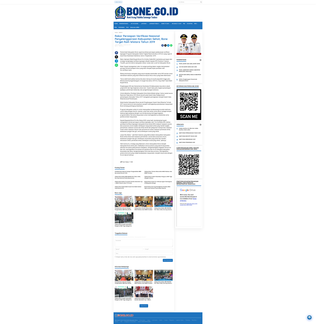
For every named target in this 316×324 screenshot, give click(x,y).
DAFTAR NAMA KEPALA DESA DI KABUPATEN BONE (190, 75)
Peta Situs (194, 320)
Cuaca (165, 320)
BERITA (116, 46)
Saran (160, 320)
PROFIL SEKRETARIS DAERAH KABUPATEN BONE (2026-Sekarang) (189, 70)
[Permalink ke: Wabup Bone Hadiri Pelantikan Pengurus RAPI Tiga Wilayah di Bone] (124, 217)
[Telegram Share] (168, 45)
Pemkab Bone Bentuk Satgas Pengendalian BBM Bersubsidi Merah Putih (128, 172)
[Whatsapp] (171, 45)
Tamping (187, 320)
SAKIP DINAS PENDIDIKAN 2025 (187, 142)
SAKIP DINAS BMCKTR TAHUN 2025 (188, 136)
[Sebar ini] (162, 45)
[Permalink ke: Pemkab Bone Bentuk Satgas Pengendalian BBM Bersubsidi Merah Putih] (124, 201)
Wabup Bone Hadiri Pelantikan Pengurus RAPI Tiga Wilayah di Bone (158, 177)
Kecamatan (142, 320)
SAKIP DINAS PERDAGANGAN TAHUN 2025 (190, 133)
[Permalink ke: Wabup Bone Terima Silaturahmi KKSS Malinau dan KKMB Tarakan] (144, 201)
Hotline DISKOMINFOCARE (144, 321)
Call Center (154, 320)
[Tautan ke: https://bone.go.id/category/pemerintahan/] (200, 60)
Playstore (171, 320)
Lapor (148, 320)
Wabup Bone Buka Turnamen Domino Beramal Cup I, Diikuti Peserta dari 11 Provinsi (128, 182)
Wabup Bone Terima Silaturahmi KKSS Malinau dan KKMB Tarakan (158, 172)
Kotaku (116, 321)
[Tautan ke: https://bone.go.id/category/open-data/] (200, 125)
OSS (121, 321)
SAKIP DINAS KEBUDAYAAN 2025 (187, 139)
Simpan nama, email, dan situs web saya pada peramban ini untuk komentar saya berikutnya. (141, 257)
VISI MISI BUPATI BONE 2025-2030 (188, 66)
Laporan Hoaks (180, 320)
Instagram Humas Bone (130, 321)
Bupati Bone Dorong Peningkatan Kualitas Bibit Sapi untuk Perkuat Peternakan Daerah (157, 187)
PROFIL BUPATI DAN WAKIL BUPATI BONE (189, 63)
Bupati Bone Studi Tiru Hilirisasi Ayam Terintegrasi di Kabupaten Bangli (158, 182)
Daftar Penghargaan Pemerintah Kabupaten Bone (188, 79)
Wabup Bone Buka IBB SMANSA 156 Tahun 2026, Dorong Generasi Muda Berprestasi (128, 177)
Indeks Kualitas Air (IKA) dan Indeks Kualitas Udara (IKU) (188, 129)
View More (144, 306)
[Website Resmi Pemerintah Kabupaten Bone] (158, 13)
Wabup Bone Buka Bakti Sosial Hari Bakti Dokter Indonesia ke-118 (128, 187)
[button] (201, 2)
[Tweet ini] (165, 45)
